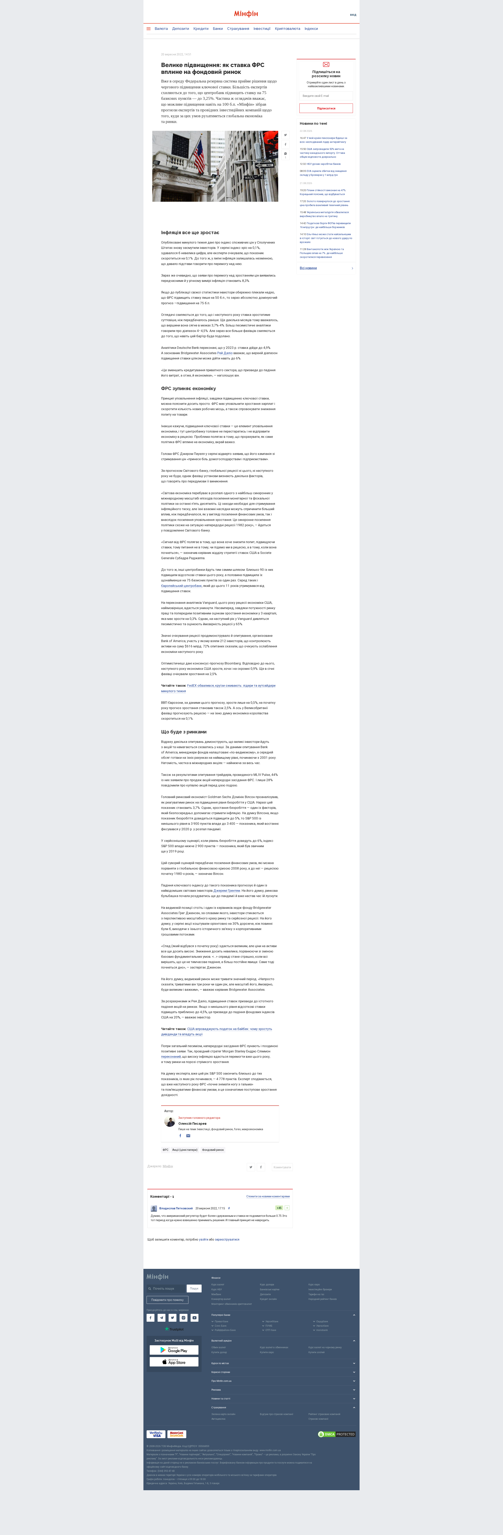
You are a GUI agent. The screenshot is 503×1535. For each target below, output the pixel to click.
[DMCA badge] (336, 1434)
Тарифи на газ (316, 1294)
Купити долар (219, 1352)
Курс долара (267, 1284)
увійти (203, 1239)
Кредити (200, 29)
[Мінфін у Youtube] (194, 1318)
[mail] (188, 1136)
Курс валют (217, 1284)
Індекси (311, 29)
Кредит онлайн (268, 1299)
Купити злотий (316, 1352)
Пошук (194, 1288)
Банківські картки (269, 1289)
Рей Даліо (225, 353)
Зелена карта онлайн (223, 1414)
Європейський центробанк (181, 586)
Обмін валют (218, 1347)
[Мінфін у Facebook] (150, 1318)
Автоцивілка (218, 1419)
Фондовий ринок (213, 1149)
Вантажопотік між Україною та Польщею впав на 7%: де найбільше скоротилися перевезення (322, 253)
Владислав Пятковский (176, 1208)
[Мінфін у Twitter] (172, 1318)
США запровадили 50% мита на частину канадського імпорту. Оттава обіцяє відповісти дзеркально (322, 153)
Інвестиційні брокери (320, 1289)
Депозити (180, 29)
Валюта (161, 29)
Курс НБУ (216, 1289)
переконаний (171, 1056)
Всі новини (308, 268)
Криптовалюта (287, 29)
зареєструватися (227, 1239)
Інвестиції (262, 29)
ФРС (165, 1149)
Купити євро (267, 1352)
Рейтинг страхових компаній (324, 1414)
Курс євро (314, 1284)
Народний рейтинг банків (322, 1299)
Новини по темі (313, 123)
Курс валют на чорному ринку (325, 1347)
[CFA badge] (197, 1435)
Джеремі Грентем (226, 891)
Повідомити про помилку (167, 1299)
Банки (218, 29)
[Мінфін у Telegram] (161, 1318)
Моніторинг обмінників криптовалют (231, 1304)
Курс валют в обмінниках (274, 1347)
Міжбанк (216, 1294)
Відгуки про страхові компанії (276, 1414)
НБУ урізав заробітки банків (324, 163)
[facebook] (180, 1136)
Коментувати (282, 1167)
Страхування (238, 29)
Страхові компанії (318, 1419)
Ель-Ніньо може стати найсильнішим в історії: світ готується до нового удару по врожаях (326, 238)
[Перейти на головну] (251, 15)
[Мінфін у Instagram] (183, 1318)
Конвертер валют (221, 1299)
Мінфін (168, 1166)
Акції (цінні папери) (184, 1149)
